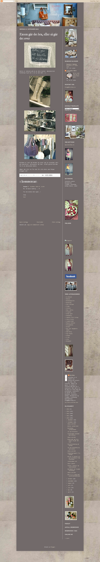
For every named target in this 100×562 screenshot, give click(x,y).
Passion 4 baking (71, 64)
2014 (68, 409)
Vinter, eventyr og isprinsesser (73, 466)
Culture (68, 308)
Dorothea (72, 375)
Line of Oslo (70, 319)
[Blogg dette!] (47, 175)
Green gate (69, 313)
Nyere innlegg (24, 222)
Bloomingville (70, 300)
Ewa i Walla (69, 310)
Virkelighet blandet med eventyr (73, 434)
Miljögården (69, 325)
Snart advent (71, 463)
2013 (68, 411)
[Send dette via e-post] (45, 175)
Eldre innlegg (56, 222)
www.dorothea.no (69, 144)
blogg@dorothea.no (70, 87)
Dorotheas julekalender (72, 429)
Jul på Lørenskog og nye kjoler (73, 448)
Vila (67, 339)
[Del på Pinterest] (51, 175)
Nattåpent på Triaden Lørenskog (74, 470)
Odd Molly (69, 331)
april (70, 492)
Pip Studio (69, 333)
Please (68, 335)
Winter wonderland (73, 426)
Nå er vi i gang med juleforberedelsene (74, 475)
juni (69, 487)
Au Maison (69, 297)
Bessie (68, 298)
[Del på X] (48, 175)
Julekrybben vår (72, 461)
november (71, 422)
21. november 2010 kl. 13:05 (36, 186)
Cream (67, 306)
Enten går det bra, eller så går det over (73, 441)
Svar (24, 197)
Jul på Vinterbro (73, 431)
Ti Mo (67, 337)
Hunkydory (69, 315)
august (70, 483)
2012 (68, 413)
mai (69, 490)
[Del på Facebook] (50, 175)
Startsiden (40, 222)
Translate (77, 110)
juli (69, 485)
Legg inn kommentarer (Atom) (35, 224)
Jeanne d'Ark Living (72, 317)
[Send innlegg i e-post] (42, 175)
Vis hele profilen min (71, 402)
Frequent (68, 312)
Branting (68, 302)
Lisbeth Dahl (70, 321)
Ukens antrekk (72, 424)
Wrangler (68, 341)
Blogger (53, 547)
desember (71, 420)
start (67, 538)
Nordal (68, 326)
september (71, 481)
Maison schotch (70, 323)
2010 (68, 418)
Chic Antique (70, 304)
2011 (68, 415)
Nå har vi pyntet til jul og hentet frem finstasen (74, 458)
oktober (70, 478)
